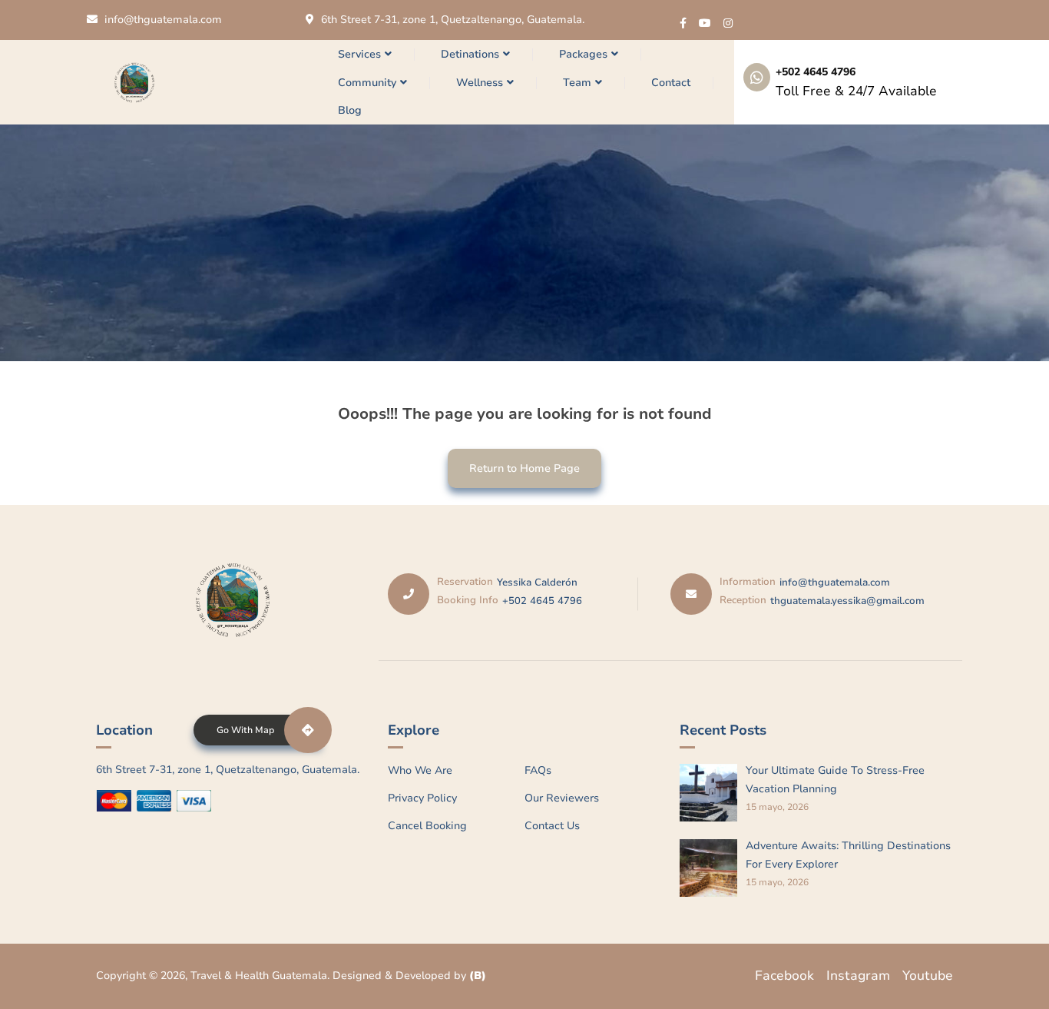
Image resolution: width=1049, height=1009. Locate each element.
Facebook (784, 975)
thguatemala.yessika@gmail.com (847, 601)
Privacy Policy (422, 798)
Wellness (479, 82)
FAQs (537, 770)
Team (577, 82)
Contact (670, 82)
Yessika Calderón (537, 582)
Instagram (858, 975)
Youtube (927, 975)
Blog (350, 110)
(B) (477, 975)
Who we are (420, 770)
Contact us (552, 825)
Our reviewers (561, 798)
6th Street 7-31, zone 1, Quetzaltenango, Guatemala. (452, 19)
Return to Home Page (514, 462)
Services (359, 54)
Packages (583, 54)
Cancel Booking (427, 825)
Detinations (470, 54)
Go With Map (245, 730)
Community (367, 82)
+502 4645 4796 (815, 72)
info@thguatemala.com (163, 19)
